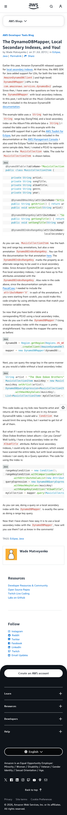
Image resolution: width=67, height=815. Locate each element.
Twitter (15, 639)
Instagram (17, 631)
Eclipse (14, 538)
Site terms (21, 799)
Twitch (15, 651)
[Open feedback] (63, 407)
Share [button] (30, 55)
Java (21, 538)
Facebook (16, 643)
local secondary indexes (20, 69)
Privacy (8, 799)
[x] (5, 780)
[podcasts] (40, 780)
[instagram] (22, 780)
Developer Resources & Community (28, 585)
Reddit (15, 635)
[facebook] (11, 780)
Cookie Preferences (41, 799)
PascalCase (9, 288)
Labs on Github (16, 597)
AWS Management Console (43, 139)
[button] (18, 21)
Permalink (15, 55)
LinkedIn (16, 647)
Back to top (31, 789)
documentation (11, 106)
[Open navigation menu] (6, 6)
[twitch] (28, 780)
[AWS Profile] (60, 6)
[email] (45, 780)
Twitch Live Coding (18, 593)
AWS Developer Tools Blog (18, 35)
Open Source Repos (19, 589)
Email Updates (19, 655)
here (49, 255)
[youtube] (34, 780)
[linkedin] (17, 780)
